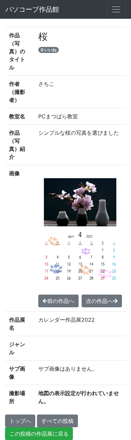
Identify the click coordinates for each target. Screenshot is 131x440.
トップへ (20, 421)
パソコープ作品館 (32, 9)
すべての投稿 (57, 421)
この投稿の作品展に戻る (39, 433)
